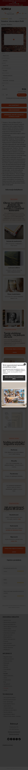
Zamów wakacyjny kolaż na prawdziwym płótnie (14, 377)
